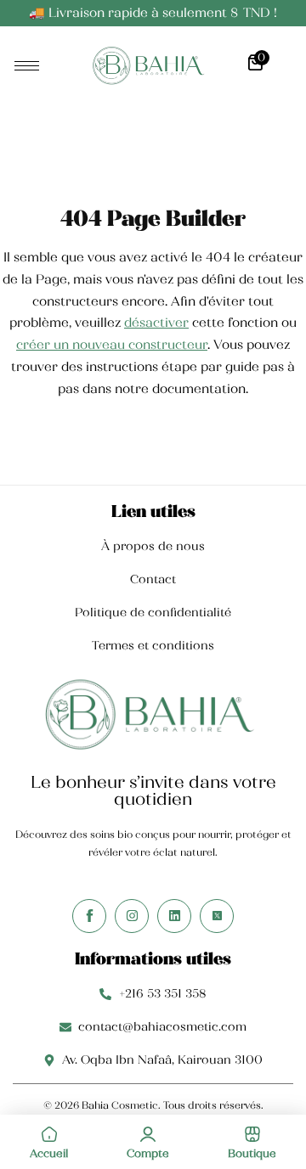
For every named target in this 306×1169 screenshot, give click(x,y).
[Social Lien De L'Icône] (89, 916)
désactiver (156, 322)
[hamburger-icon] (27, 65)
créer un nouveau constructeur (111, 344)
